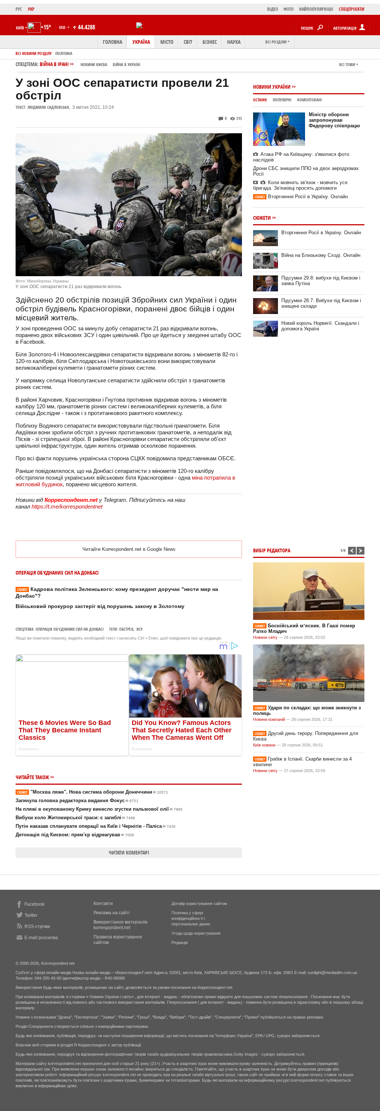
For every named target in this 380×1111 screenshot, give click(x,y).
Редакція (179, 942)
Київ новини (264, 745)
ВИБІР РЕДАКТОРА (271, 550)
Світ (188, 41)
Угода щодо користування (195, 933)
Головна (112, 41)
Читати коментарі (129, 852)
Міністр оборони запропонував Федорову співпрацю (334, 120)
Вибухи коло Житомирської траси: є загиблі (75, 817)
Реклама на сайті (112, 912)
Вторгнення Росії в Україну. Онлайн (301, 196)
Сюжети (262, 217)
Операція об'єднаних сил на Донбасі (70, 629)
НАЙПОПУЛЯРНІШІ (316, 9)
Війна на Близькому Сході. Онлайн (320, 255)
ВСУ (139, 629)
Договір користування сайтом (199, 903)
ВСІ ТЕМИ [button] (347, 64)
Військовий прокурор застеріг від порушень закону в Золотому (100, 606)
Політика (63, 53)
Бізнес (210, 41)
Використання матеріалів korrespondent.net (120, 924)
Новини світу (265, 637)
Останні (260, 99)
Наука (233, 41)
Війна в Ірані (90, 64)
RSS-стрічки (37, 926)
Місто (166, 41)
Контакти (103, 903)
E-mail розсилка (41, 937)
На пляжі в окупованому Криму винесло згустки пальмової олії (99, 809)
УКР (31, 9)
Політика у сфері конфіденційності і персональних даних (190, 918)
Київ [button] (20, 27)
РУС (19, 9)
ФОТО (289, 9)
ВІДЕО (272, 9)
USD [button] (62, 27)
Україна (141, 41)
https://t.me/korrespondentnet (67, 506)
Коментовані (309, 99)
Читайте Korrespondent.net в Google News (129, 549)
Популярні (282, 99)
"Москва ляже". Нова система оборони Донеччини (92, 792)
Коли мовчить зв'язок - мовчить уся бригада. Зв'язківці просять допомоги (300, 185)
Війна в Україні (126, 64)
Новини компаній (269, 719)
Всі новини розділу (34, 53)
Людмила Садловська (48, 107)
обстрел (126, 629)
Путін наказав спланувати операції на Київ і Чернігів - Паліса (96, 826)
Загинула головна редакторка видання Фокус (77, 800)
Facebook (34, 904)
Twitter (30, 915)
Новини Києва (94, 64)
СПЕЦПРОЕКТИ (351, 9)
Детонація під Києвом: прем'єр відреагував (75, 834)
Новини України (272, 86)
